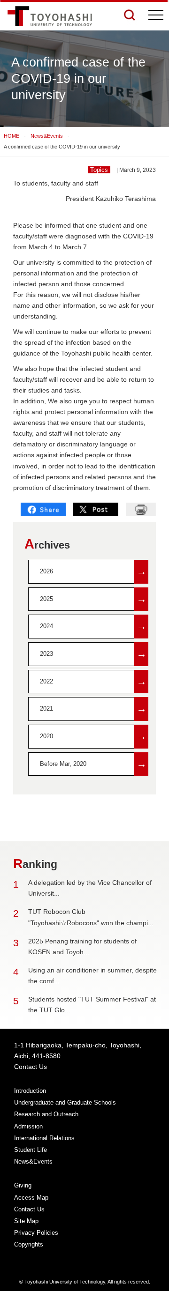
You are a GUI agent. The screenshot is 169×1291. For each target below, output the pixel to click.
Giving (22, 1185)
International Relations (44, 1138)
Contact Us (30, 1066)
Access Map (31, 1197)
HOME (11, 136)
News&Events (47, 136)
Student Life (30, 1149)
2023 (93, 653)
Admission (28, 1126)
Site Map (26, 1220)
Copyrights (28, 1244)
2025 (93, 599)
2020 (93, 736)
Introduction (30, 1090)
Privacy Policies (36, 1232)
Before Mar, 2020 (93, 763)
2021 (93, 708)
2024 (93, 626)
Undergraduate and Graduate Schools (65, 1102)
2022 (93, 681)
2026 (93, 571)
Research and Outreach (46, 1114)
